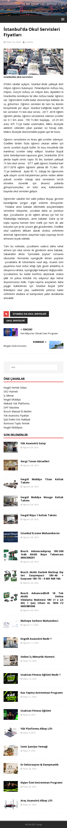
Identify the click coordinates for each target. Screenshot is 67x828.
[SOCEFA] (33, 13)
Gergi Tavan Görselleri (35, 461)
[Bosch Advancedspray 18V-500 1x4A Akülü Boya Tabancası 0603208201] (11, 558)
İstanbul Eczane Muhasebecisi (40, 533)
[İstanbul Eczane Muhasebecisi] (11, 540)
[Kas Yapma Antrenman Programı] (11, 699)
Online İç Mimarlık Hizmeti (37, 656)
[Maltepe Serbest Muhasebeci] (11, 627)
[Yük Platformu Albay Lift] (11, 735)
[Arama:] (34, 367)
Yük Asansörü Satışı (33, 443)
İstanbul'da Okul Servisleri (29, 313)
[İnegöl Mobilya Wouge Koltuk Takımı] (11, 504)
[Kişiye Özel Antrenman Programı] (11, 789)
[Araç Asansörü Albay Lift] (11, 807)
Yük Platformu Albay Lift (36, 728)
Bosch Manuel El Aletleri (17, 411)
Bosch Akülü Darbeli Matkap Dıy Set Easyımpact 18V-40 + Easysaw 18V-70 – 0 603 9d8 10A (42, 575)
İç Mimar (9, 395)
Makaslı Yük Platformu (16, 403)
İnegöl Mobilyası (13, 427)
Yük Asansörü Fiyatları (16, 415)
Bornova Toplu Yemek (16, 423)
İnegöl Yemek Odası (15, 387)
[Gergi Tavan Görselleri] (11, 468)
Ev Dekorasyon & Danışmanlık (40, 764)
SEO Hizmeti (11, 391)
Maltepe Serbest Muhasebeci (39, 620)
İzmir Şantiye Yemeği (34, 746)
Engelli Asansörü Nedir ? (36, 638)
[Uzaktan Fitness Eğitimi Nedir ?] (11, 681)
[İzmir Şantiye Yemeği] (11, 753)
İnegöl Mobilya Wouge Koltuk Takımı (42, 499)
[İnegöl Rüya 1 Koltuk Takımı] (11, 522)
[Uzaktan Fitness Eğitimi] (11, 717)
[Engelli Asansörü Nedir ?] (11, 645)
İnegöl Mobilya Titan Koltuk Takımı (42, 481)
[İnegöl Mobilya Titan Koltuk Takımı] (11, 486)
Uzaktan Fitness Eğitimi (36, 710)
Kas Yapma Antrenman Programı (42, 692)
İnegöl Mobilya (12, 399)
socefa (29, 42)
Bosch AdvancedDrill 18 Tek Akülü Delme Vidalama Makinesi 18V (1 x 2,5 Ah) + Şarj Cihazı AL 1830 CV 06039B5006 (42, 599)
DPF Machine (11, 407)
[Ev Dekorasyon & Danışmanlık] (11, 771)
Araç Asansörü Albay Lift (37, 800)
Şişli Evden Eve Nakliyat (17, 419)
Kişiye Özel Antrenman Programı (41, 782)
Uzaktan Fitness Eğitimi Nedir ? (41, 674)
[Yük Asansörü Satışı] (11, 450)
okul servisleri (15, 320)
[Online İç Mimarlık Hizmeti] (11, 663)
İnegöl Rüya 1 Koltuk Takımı (39, 515)
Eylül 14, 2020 (13, 42)
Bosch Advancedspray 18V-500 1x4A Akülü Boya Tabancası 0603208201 (42, 554)
